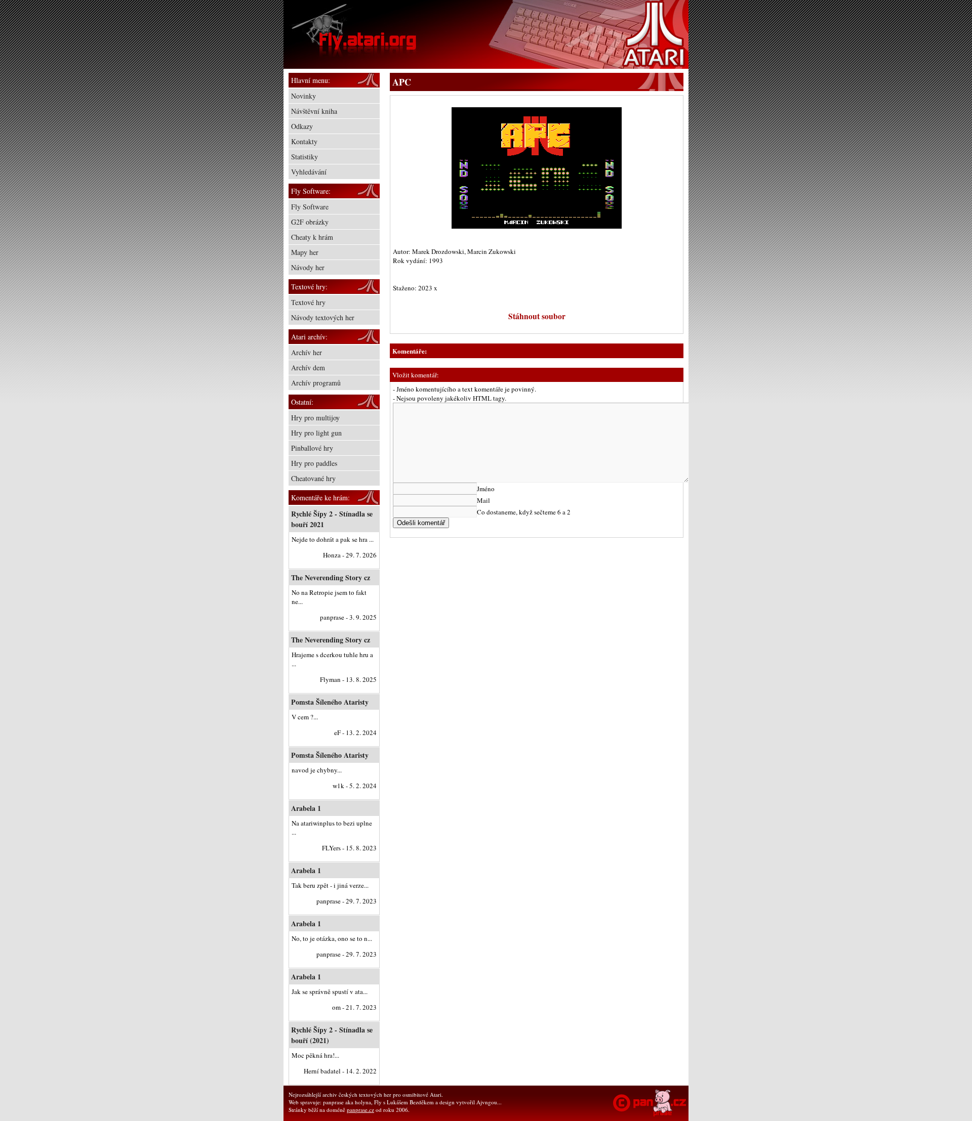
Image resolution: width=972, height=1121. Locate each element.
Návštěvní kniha (314, 111)
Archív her (306, 352)
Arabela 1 (306, 808)
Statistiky (304, 156)
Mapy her (304, 252)
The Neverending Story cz (330, 577)
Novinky (303, 96)
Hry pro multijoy (315, 417)
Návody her (308, 267)
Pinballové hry (312, 448)
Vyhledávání (309, 172)
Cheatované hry (313, 478)
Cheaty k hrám (312, 237)
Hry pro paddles (314, 463)
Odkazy (302, 126)
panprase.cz (360, 1109)
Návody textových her (322, 317)
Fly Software (310, 206)
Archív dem (308, 367)
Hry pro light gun (316, 433)
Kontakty (304, 141)
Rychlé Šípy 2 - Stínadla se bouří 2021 (332, 519)
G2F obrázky (310, 222)
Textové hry (308, 302)
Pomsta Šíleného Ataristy (330, 702)
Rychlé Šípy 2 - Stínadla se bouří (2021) (332, 1035)
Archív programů (316, 382)
